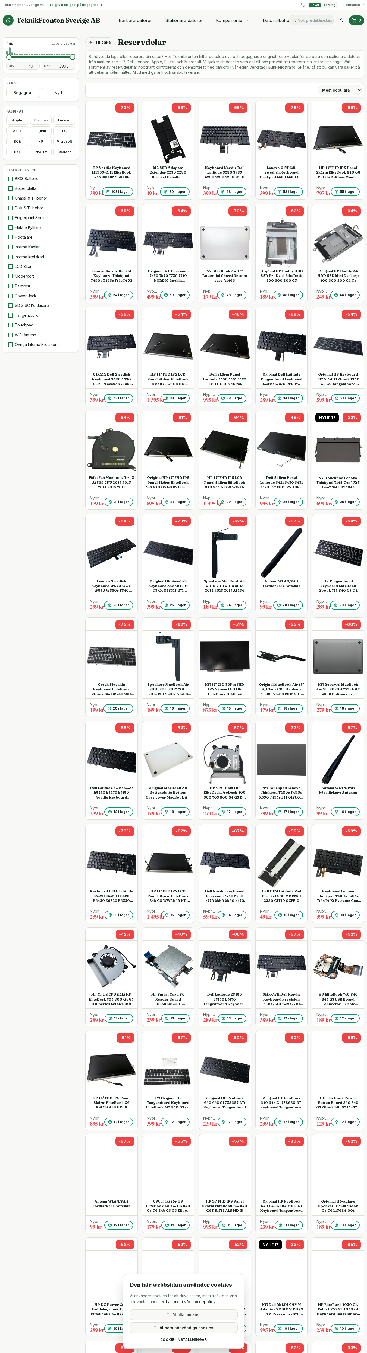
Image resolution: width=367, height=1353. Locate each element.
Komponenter (230, 20)
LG (64, 131)
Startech (64, 152)
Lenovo (64, 120)
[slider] (9, 57)
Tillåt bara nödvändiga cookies (183, 1327)
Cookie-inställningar (183, 1340)
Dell (17, 152)
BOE (17, 141)
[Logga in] (341, 20)
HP (40, 141)
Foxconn (41, 120)
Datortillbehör (277, 20)
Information (351, 5)
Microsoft (64, 141)
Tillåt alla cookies (183, 1314)
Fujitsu (41, 131)
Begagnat (23, 92)
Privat (315, 5)
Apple (17, 120)
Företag (329, 5)
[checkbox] (10, 179)
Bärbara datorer (135, 20)
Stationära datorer (184, 20)
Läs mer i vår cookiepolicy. (191, 1301)
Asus (17, 131)
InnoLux (40, 152)
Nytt (58, 92)
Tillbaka (103, 42)
